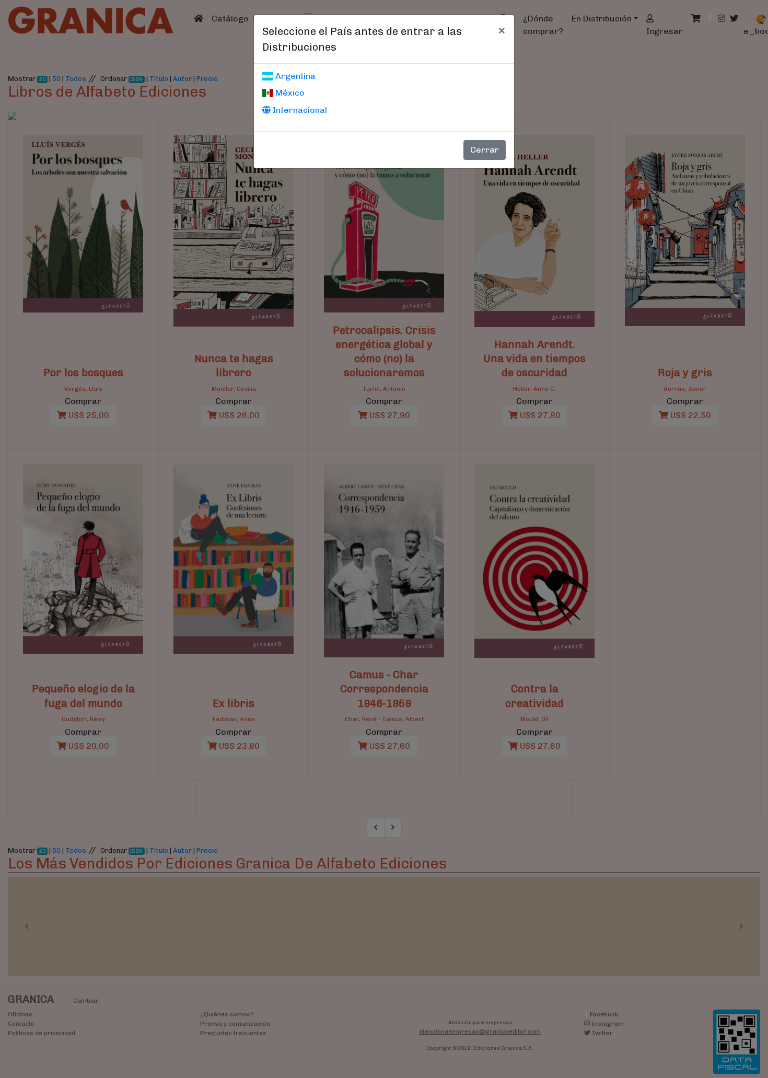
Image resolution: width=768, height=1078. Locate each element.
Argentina (294, 76)
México (289, 93)
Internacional (299, 110)
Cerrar (484, 150)
